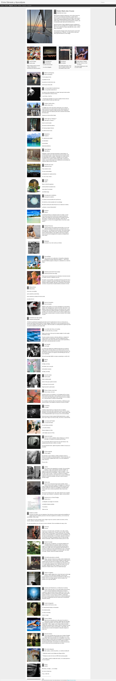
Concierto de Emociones (48, 62)
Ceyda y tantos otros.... (50, 103)
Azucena (47, 526)
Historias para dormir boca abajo (52, 272)
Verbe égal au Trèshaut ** (51, 118)
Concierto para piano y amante (52, 557)
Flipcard (6, 5)
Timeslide (29, 5)
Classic (2, 5)
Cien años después (49, 649)
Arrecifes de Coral (49, 164)
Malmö (46, 359)
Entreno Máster (48, 618)
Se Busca (63, 61)
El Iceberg (47, 405)
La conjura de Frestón (50, 421)
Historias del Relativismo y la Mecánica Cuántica (56, 588)
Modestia (47, 241)
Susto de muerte (48, 436)
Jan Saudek (47, 344)
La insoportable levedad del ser (52, 88)
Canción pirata (48, 375)
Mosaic (15, 5)
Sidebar (19, 5)
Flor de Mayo (48, 256)
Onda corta (47, 482)
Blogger (68, 680)
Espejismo (47, 134)
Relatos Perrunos (49, 226)
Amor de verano (48, 634)
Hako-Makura (48, 149)
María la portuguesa (49, 73)
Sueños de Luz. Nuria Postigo (52, 497)
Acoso (46, 664)
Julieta (46, 467)
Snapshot (24, 5)
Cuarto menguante (49, 603)
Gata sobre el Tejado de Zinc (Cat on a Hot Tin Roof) (82, 63)
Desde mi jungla (48, 542)
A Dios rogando (48, 451)
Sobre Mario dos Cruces (65, 11)
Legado (46, 180)
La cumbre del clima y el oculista (52, 329)
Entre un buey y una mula (51, 390)
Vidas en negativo (49, 572)
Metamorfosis (32, 287)
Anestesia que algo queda (35, 317)
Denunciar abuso (73, 680)
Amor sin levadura (49, 302)
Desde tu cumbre (33, 512)
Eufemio (46, 210)
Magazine (11, 5)
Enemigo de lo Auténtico (50, 195)
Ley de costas (32, 61)
